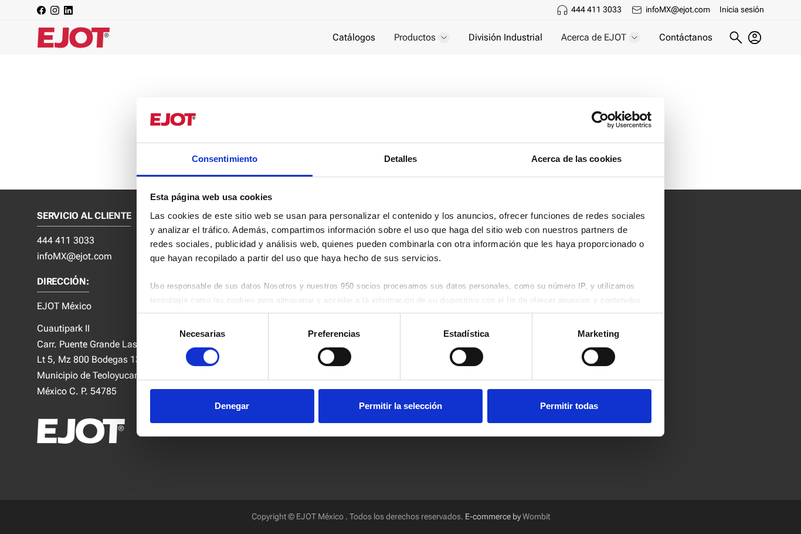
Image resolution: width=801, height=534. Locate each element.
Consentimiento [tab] (224, 159)
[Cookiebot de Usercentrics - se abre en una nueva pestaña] (600, 120)
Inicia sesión (741, 9)
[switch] (334, 356)
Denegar (232, 406)
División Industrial (505, 37)
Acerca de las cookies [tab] (576, 159)
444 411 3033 (596, 9)
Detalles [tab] (401, 159)
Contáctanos (685, 37)
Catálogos (353, 37)
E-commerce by (493, 517)
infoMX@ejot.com (678, 9)
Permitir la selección (400, 406)
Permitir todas (569, 406)
